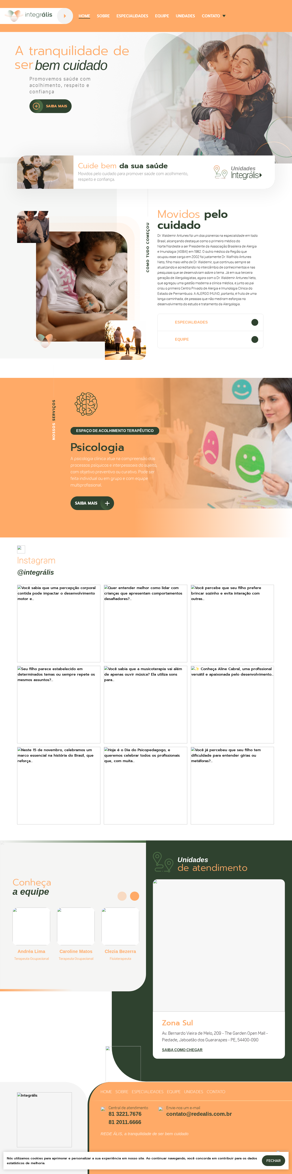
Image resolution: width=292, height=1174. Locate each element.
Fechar (273, 1160)
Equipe (162, 16)
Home (84, 16)
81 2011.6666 (125, 1122)
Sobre (103, 16)
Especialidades (132, 16)
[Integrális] (28, 16)
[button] (97, 520)
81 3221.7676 (125, 1114)
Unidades (185, 16)
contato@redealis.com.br (199, 1114)
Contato (211, 16)
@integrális (35, 572)
